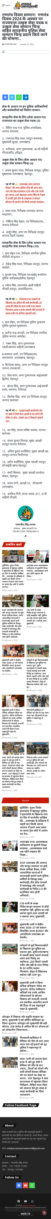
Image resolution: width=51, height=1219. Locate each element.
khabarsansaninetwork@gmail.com (26, 1148)
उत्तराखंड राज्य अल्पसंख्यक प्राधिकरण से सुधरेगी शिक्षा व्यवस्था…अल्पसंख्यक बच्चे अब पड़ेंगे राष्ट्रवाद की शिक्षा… (37, 571)
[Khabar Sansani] (25, 5)
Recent (25, 800)
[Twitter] (12, 97)
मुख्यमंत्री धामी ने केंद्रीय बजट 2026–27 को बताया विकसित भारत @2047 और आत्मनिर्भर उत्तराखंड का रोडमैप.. (12, 665)
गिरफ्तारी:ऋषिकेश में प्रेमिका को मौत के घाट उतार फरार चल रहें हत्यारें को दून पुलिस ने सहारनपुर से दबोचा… (38, 715)
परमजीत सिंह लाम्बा (10, 44)
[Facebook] (5, 97)
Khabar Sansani (29, 1205)
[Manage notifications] (44, 1212)
